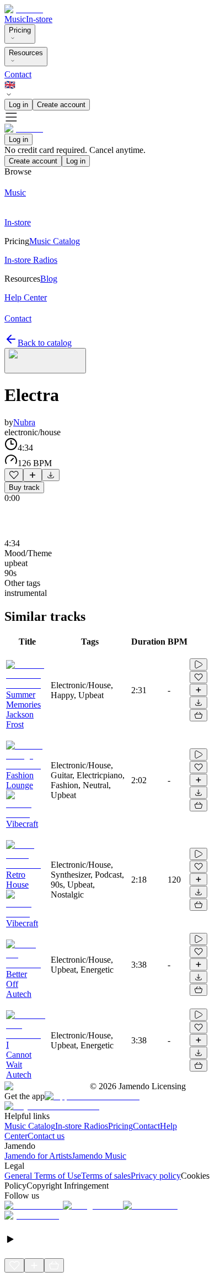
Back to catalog (45, 342)
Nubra (24, 422)
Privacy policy (156, 1175)
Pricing (20, 30)
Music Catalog (29, 1126)
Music (15, 19)
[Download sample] (51, 475)
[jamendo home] (23, 9)
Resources (26, 53)
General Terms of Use (42, 1175)
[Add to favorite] (13, 475)
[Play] (45, 360)
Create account (61, 105)
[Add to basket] (198, 715)
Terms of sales (106, 1175)
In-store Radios (81, 1126)
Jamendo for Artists (38, 1155)
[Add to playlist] (32, 475)
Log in (18, 105)
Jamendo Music (99, 1155)
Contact (17, 74)
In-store (39, 19)
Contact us (46, 1136)
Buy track (24, 487)
